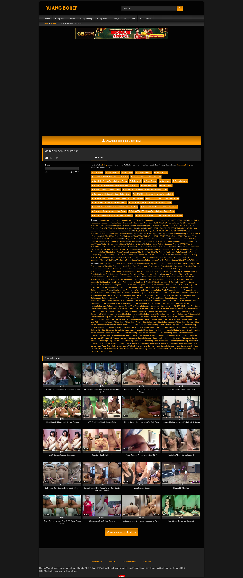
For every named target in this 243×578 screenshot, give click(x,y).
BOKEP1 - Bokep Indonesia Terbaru (107, 190)
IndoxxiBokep (120, 244)
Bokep (72, 19)
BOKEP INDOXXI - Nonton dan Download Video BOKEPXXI (116, 185)
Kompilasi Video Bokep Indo (125, 285)
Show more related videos (121, 532)
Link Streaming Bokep (122, 290)
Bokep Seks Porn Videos (129, 274)
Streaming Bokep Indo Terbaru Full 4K (172, 335)
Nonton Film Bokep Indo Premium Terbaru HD (168, 309)
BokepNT (145, 233)
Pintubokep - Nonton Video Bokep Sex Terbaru (160, 207)
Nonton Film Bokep (192, 306)
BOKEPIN (172, 228)
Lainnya (116, 19)
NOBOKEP (123, 249)
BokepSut (119, 236)
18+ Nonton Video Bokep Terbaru (146, 263)
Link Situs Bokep (105, 290)
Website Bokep (144, 260)
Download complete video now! (123, 140)
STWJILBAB (107, 257)
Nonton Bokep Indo (176, 290)
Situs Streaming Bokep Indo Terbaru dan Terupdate (122, 330)
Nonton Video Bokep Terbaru (138, 319)
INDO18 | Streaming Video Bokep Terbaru (163, 198)
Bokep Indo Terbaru (192, 266)
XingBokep (165, 260)
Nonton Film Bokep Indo (138, 309)
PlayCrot (141, 252)
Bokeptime (128, 236)
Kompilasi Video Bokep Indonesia (151, 285)
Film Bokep (137, 277)
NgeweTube (105, 249)
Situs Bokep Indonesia (167, 322)
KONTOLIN (151, 247)
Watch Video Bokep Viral (123, 349)
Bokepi (141, 228)
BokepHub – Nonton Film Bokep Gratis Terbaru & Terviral (146, 190)
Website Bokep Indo (191, 349)
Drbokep (192, 239)
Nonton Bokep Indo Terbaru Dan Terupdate (181, 293)
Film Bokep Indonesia (166, 277)
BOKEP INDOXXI (160, 223)
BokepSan (164, 233)
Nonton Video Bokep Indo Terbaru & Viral (183, 314)
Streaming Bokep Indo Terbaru (143, 335)
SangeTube (142, 255)
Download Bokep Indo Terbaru (173, 274)
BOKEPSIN (195, 233)
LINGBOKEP (163, 247)
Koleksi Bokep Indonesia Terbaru (127, 279)
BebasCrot (96, 223)
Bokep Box (148, 223)
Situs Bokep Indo (149, 322)
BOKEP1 (182, 223)
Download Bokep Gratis (150, 274)
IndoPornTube (180, 241)
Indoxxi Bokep (107, 244)
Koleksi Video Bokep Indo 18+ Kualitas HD (129, 282)
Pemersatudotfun (98, 252)
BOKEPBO (137, 225)
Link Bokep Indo (107, 287)
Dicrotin (185, 239)
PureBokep (170, 252)
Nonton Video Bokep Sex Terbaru (112, 319)
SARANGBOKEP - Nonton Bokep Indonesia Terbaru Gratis (152, 211)
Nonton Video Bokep (123, 314)
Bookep (126, 239)
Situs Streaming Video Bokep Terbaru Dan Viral (144, 333)
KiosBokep (120, 247)
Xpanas (175, 260)
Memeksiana (194, 247)
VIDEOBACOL (183, 257)
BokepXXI (118, 239)
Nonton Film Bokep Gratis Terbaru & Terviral (109, 309)
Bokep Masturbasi (144, 172)
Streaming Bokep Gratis (100, 335)
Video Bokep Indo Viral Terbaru (141, 346)
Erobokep (114, 241)
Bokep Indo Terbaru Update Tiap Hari (134, 269)
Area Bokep (115, 220)
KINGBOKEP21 (109, 247)
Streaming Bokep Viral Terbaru (111, 341)
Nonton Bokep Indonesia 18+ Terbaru (116, 301)
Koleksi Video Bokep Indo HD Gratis (161, 282)
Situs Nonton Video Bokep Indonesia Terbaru (157, 327)
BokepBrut (157, 225)
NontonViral (144, 249)
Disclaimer (97, 562)
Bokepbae (117, 225)
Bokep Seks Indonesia (109, 274)
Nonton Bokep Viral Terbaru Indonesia (134, 306)
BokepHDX (122, 228)
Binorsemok (127, 223)
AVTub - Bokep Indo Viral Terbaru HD (147, 177)
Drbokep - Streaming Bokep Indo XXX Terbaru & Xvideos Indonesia (118, 198)
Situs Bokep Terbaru (185, 322)
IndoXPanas (96, 244)
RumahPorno (121, 255)
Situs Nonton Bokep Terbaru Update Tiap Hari (160, 325)
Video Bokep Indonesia (165, 346)
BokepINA (181, 228)
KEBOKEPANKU (185, 244)
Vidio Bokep (107, 349)
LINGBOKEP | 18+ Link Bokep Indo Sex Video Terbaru (151, 203)
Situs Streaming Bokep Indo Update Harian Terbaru (164, 330)
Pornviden (151, 252)
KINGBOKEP (96, 247)
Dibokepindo (175, 239)
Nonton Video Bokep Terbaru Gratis (165, 319)
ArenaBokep (126, 220)
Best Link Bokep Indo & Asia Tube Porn (120, 266)
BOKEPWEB (107, 239)
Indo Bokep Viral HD (185, 277)
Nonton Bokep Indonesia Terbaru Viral (112, 303)
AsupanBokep (165, 220)
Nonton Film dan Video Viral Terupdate (163, 311)
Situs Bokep (120, 322)
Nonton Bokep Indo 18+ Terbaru (117, 293)
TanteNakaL (118, 257)
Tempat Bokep (142, 257)
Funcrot (143, 241)
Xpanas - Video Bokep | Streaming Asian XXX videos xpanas (160, 215)
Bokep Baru (142, 266)
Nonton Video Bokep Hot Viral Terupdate (149, 314)
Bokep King (173, 223)
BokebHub (138, 223)
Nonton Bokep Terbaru (184, 303)
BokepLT (114, 233)
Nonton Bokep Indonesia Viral (141, 303)
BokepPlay (154, 233)
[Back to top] (235, 570)
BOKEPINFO (175, 231)
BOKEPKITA (95, 233)
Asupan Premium (151, 220)
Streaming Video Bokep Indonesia (183, 341)
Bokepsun (96, 236)
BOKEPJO (186, 231)
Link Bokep (188, 285)
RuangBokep (145, 19)
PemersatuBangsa (190, 249)
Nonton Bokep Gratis (158, 290)
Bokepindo (104, 231)
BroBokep (135, 239)
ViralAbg (111, 260)
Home (47, 19)
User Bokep (153, 257)
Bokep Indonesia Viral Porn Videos (160, 271)
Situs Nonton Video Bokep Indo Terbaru (122, 327)
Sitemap (147, 562)
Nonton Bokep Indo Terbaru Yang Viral (163, 295)
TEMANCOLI (129, 257)
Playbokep (132, 252)
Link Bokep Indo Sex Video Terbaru (129, 287)
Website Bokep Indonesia (102, 351)
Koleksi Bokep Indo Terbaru (102, 279)
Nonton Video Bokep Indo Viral (104, 317)
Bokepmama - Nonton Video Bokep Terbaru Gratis (112, 194)
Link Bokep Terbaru (152, 287)
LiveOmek (183, 247)
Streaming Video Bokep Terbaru (103, 343)
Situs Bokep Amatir (133, 322)
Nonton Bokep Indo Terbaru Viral (133, 295)
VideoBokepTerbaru (99, 260)
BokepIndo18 (127, 231)
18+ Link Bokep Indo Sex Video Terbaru (116, 263)
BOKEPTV (182, 236)
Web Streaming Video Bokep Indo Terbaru (151, 349)
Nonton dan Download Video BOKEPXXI (167, 306)
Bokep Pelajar (162, 172)
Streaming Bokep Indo (120, 335)
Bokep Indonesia (181, 181)
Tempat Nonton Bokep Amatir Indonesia (176, 343)
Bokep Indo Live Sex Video (171, 266)
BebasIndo (106, 223)
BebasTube (116, 223)
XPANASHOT (184, 260)
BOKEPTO (138, 236)
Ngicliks (115, 249)
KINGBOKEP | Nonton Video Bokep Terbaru (110, 203)
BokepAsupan (106, 225)
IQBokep (139, 244)
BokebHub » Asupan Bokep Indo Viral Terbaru (110, 181)
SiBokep (194, 255)
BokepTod (148, 236)
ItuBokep (147, 244)
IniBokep (130, 244)
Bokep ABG (55, 24)
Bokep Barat (102, 19)
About (100, 157)
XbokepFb (156, 260)
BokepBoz (147, 225)
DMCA (112, 562)
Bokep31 (191, 223)
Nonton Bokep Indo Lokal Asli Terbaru (147, 293)
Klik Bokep (130, 247)
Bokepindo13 (115, 231)
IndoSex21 (191, 241)
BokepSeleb (175, 233)
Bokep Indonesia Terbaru (185, 269)
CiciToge (154, 239)
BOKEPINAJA (192, 228)
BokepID (148, 228)
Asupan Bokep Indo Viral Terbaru (174, 263)
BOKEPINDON (163, 231)
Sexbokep (177, 255)
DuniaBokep (96, 241)
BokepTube (171, 236)
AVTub (175, 220)
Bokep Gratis (154, 266)
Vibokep (163, 257)
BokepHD (113, 228)
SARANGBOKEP (155, 255)
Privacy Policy (129, 562)
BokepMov (135, 233)
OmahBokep (155, 249)
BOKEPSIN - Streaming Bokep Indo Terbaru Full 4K (154, 194)
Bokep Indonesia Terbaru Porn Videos (106, 271)
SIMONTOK (95, 257)
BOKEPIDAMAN (160, 228)
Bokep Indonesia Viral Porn (134, 271)
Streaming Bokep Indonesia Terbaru (167, 338)
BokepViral (191, 236)
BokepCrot (178, 225)
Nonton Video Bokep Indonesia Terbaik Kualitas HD (138, 317)
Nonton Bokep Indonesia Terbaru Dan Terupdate (151, 301)
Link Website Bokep (140, 290)
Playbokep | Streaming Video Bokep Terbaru (110, 211)
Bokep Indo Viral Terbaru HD (162, 269)
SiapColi (186, 255)
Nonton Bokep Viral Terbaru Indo (104, 306)
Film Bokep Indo (149, 277)
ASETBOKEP (138, 220)
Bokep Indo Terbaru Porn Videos (105, 269)
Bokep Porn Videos (183, 271)
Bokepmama (125, 233)
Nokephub (134, 249)
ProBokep (160, 252)
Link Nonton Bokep (169, 287)
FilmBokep (134, 241)
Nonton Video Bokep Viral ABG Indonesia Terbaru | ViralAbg (116, 207)
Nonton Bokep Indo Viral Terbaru (144, 298)
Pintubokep (110, 252)
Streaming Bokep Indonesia (140, 338)
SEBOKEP (167, 255)
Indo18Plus (168, 241)
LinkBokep (173, 247)
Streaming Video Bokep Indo (156, 341)
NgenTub (95, 249)
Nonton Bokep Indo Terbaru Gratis (104, 295)
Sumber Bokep (124, 343)
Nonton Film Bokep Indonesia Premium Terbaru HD (126, 311)
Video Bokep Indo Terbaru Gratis (115, 346)
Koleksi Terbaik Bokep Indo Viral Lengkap (158, 279)
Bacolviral (183, 220)
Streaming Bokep (183, 165)
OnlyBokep (166, 249)
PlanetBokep (122, 252)
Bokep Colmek (113, 172)
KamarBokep (158, 244)
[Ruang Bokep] (61, 8)
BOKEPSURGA (107, 236)
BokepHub (132, 228)
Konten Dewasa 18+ (174, 285)
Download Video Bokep (122, 277)
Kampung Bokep (171, 244)
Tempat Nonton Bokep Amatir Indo (145, 343)
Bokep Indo (59, 19)
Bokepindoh (151, 231)
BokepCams (167, 225)
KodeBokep (141, 247)
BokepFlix (104, 228)
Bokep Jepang (86, 19)
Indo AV (151, 241)
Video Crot (172, 257)
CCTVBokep (145, 239)
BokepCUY (188, 225)
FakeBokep (124, 241)
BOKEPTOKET (160, 236)
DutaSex (105, 241)
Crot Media (164, 239)
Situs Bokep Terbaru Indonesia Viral (126, 325)
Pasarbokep (177, 249)
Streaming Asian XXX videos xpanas (178, 333)
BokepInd (94, 231)
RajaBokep (190, 252)
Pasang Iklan (129, 19)
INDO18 (159, 241)
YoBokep (194, 260)
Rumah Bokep (108, 255)
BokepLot (106, 233)
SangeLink (132, 255)
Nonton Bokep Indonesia (168, 298)
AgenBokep (104, 220)
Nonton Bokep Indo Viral (119, 298)
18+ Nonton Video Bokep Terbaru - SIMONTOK (111, 177)
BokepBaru (127, 225)
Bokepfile (94, 228)
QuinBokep (180, 252)
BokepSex (185, 233)
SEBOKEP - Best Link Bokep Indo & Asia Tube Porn (113, 215)
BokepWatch (96, 239)
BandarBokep (193, 220)
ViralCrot (119, 260)
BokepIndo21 (139, 231)
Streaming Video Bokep (134, 341)
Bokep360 (95, 225)
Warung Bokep (131, 260)
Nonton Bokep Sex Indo (164, 303)
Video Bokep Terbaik (184, 346)
